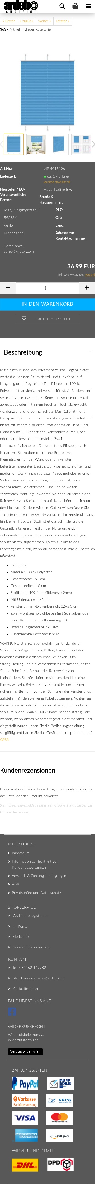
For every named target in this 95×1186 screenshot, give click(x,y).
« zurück (26, 21)
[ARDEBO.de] (19, 6)
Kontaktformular (25, 989)
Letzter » (62, 21)
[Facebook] (13, 1014)
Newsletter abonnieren (30, 947)
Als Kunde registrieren (31, 916)
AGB (15, 884)
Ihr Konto (20, 926)
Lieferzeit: (8, 176)
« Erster (9, 21)
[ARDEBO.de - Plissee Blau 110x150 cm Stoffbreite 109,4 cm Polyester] (47, 92)
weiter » (44, 21)
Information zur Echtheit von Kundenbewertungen (35, 864)
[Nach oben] (14, 1171)
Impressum (20, 853)
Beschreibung (23, 353)
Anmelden (20, 812)
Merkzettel (20, 937)
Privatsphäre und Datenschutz (36, 893)
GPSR (4, 740)
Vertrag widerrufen (25, 1051)
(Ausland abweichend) (57, 182)
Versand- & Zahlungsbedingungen (39, 876)
